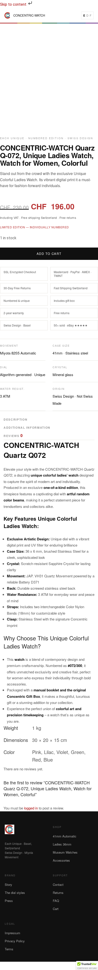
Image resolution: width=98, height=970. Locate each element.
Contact (58, 884)
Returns (58, 892)
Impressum (12, 933)
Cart (56, 908)
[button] (87, 965)
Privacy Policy (15, 941)
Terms (9, 949)
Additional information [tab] (27, 427)
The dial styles (15, 892)
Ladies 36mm (62, 844)
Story (8, 884)
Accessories (61, 860)
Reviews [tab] (13, 436)
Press (9, 900)
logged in (31, 807)
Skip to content (13, 4)
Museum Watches (65, 852)
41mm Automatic (64, 836)
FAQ (56, 900)
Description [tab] (15, 419)
